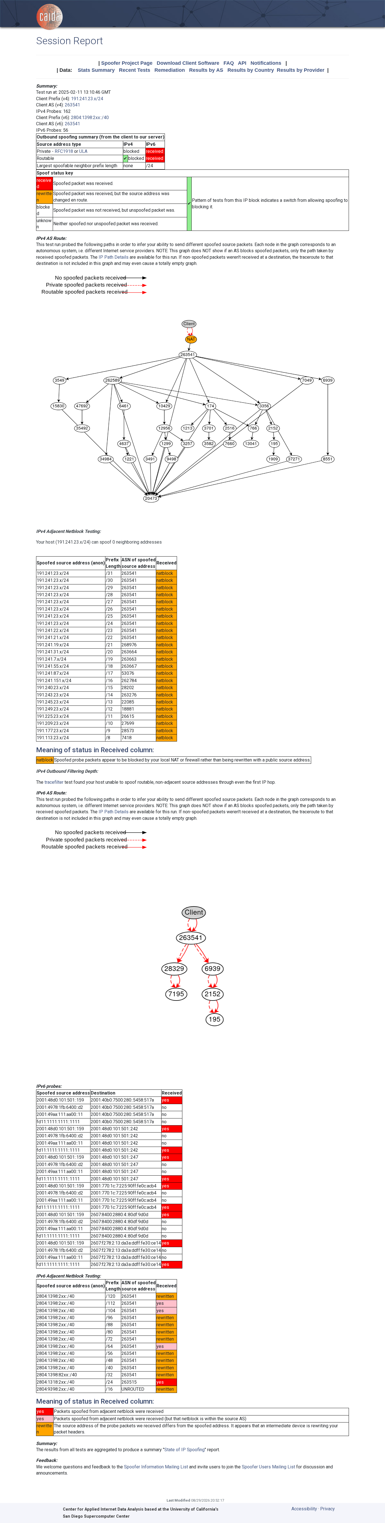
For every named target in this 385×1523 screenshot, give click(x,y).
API (242, 63)
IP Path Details (114, 257)
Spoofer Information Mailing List (156, 1467)
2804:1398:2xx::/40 (90, 117)
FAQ (229, 63)
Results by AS (206, 70)
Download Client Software (188, 63)
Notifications (266, 63)
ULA (83, 151)
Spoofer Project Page (126, 63)
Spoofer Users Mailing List (268, 1467)
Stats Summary (96, 70)
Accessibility (304, 1508)
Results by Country (250, 70)
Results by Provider (300, 70)
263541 (72, 105)
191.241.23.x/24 (87, 98)
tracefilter (54, 782)
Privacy (327, 1508)
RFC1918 (64, 151)
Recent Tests (134, 70)
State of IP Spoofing (184, 1449)
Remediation (169, 70)
